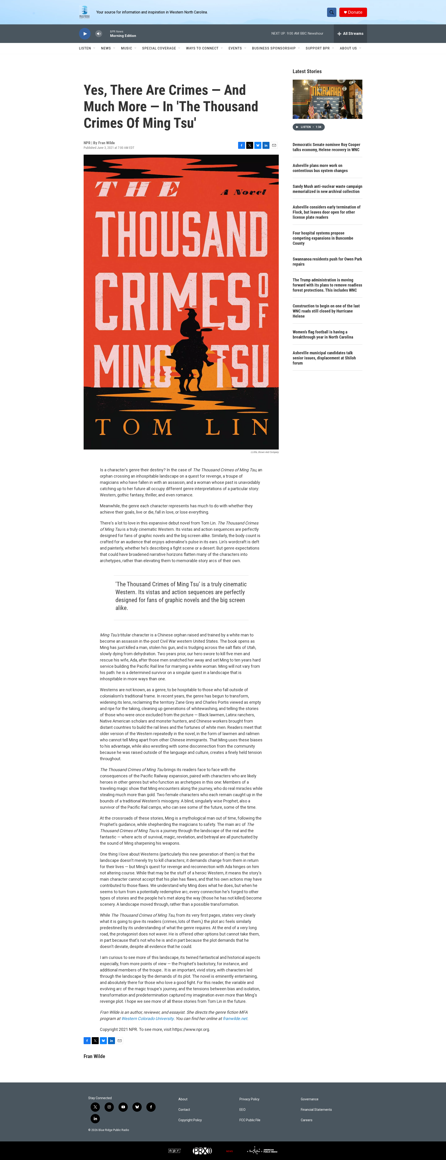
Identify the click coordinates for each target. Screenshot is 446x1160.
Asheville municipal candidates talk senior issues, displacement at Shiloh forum (324, 357)
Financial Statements (316, 1109)
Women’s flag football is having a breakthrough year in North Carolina (323, 334)
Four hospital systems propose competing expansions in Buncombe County (323, 238)
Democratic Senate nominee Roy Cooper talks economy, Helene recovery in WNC (326, 147)
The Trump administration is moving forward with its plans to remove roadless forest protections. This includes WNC (327, 285)
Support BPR (318, 48)
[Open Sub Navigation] (94, 48)
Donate (355, 12)
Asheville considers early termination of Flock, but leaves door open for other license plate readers (327, 212)
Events (235, 48)
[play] (85, 33)
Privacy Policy (249, 1099)
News (106, 48)
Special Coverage (159, 48)
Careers (306, 1120)
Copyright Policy (190, 1120)
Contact (184, 1109)
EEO (242, 1109)
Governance (309, 1099)
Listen (85, 48)
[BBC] (229, 1151)
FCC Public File (249, 1120)
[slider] (106, 33)
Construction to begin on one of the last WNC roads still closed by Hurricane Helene (326, 311)
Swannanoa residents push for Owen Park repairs (327, 262)
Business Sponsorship (274, 48)
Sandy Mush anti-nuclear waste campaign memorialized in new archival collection (327, 189)
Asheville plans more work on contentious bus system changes (320, 168)
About (182, 1099)
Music (126, 48)
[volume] (99, 34)
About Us (348, 48)
